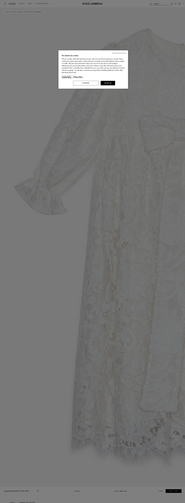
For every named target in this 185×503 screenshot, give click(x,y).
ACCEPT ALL (107, 83)
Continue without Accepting (119, 53)
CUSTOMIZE (85, 83)
